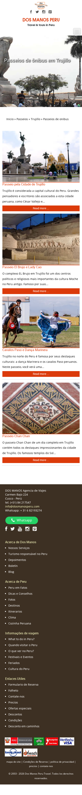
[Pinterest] (50, 12)
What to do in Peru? (21, 639)
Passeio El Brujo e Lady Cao (22, 267)
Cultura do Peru (18, 669)
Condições (15, 720)
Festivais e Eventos (20, 657)
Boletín (13, 566)
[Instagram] (43, 12)
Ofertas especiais (19, 708)
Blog (11, 572)
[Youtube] (20, 528)
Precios (13, 702)
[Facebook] (31, 12)
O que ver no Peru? (21, 651)
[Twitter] (37, 12)
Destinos (14, 605)
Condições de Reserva (35, 761)
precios (33, 766)
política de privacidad (62, 761)
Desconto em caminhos (23, 726)
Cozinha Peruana (19, 623)
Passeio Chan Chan (16, 436)
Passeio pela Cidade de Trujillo (23, 184)
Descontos (15, 714)
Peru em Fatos (17, 587)
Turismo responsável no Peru (27, 554)
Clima (12, 617)
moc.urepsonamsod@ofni (22, 506)
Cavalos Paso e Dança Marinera (25, 350)
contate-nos (46, 766)
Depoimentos (17, 560)
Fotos (11, 599)
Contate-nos (16, 696)
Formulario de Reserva (23, 684)
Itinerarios (15, 611)
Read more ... (41, 208)
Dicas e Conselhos (20, 593)
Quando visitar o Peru (22, 645)
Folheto (13, 690)
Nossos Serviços (19, 548)
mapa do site (13, 761)
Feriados (14, 663)
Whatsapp (24, 520)
